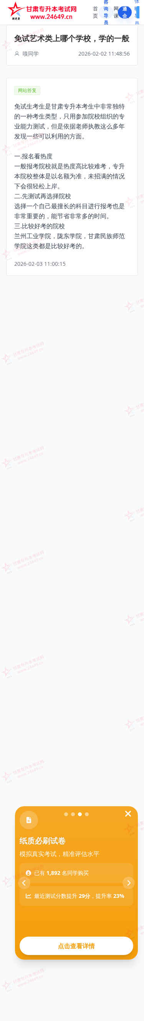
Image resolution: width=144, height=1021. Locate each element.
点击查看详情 (76, 946)
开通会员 (124, 12)
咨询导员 (106, 12)
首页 (95, 12)
